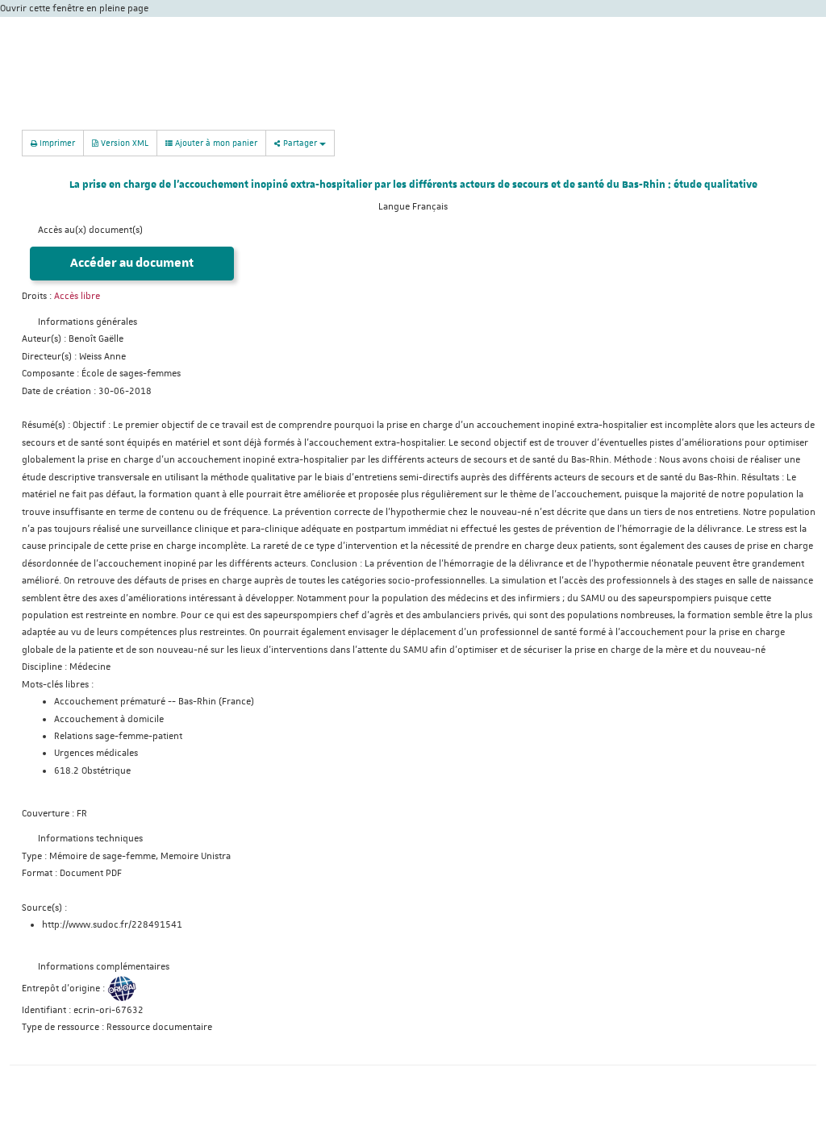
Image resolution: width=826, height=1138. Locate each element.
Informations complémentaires (103, 967)
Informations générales (87, 322)
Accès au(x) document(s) (90, 230)
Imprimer (56, 142)
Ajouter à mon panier (215, 142)
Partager (300, 142)
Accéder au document (132, 263)
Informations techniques (90, 839)
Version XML (123, 142)
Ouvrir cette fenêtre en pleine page (74, 8)
